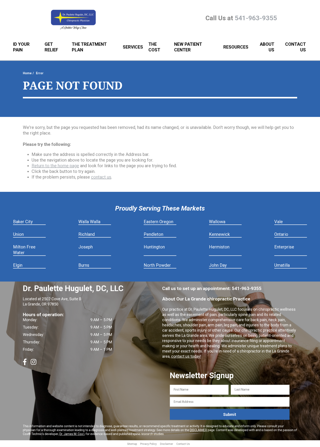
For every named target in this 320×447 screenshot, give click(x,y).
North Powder (157, 265)
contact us (101, 177)
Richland (86, 234)
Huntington (154, 247)
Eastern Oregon (158, 221)
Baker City (23, 221)
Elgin (17, 265)
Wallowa (217, 221)
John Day (218, 265)
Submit (229, 414)
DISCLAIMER (198, 430)
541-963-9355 (256, 18)
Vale (278, 221)
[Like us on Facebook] (25, 363)
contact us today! (186, 356)
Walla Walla (89, 221)
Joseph (85, 247)
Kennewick (219, 234)
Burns (83, 265)
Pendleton (153, 234)
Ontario (281, 234)
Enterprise (284, 247)
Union (18, 234)
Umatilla (282, 265)
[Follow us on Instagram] (33, 363)
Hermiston (219, 247)
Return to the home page (55, 165)
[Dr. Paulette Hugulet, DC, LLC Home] (73, 20)
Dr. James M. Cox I (71, 434)
